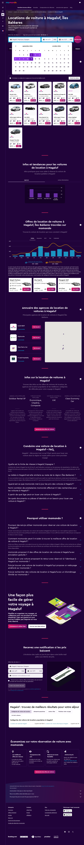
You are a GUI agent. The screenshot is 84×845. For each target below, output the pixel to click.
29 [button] (19, 70)
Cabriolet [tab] (56, 238)
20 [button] (39, 62)
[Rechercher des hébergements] (3, 11)
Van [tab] (50, 238)
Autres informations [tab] (63, 180)
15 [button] (19, 62)
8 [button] (19, 59)
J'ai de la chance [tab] (16, 715)
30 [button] (23, 70)
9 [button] (23, 59)
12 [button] (35, 59)
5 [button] (35, 55)
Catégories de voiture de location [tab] (20, 711)
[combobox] (14, 35)
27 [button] (39, 66)
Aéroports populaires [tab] (39, 711)
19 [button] (35, 62)
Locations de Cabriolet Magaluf (18, 723)
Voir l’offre (18, 100)
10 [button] (27, 59)
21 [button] (15, 66)
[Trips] (3, 26)
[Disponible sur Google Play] (67, 810)
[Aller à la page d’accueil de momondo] (11, 2)
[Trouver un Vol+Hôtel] (3, 18)
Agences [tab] (26, 180)
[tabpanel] (45, 196)
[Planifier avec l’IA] (3, 21)
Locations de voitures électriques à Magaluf (56, 723)
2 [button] (23, 55)
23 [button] (23, 66)
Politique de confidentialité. (17, 690)
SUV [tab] (45, 238)
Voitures (10, 11)
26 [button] (35, 66)
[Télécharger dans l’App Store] (67, 814)
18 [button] (31, 62)
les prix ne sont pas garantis (48, 786)
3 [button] (27, 55)
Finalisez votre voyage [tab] (64, 711)
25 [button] (31, 66)
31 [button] (64, 70)
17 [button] (27, 62)
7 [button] (15, 59)
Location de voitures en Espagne (21, 11)
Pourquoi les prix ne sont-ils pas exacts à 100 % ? (24, 796)
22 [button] (19, 66)
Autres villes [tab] (51, 711)
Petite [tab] (32, 238)
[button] (3, 2)
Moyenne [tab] (39, 238)
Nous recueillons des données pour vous (22, 794)
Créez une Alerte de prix (70, 760)
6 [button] (39, 55)
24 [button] (27, 66)
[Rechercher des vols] (3, 7)
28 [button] (15, 70)
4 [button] (31, 55)
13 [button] (39, 59)
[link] (26, 289)
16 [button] (23, 62)
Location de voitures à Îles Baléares (38, 11)
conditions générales (34, 689)
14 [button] (15, 62)
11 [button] (31, 59)
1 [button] (19, 55)
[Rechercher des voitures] (3, 14)
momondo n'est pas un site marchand (21, 791)
